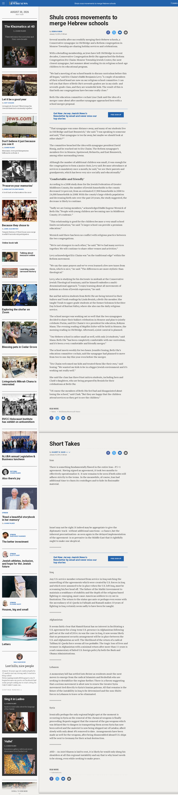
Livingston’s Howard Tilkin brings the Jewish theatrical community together (17, 107)
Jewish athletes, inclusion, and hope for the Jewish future (17, 563)
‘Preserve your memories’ (17, 185)
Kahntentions (56, 773)
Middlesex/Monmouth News (69, 412)
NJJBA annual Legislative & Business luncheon (18, 458)
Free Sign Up (116, 115)
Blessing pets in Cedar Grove (19, 347)
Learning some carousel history (28, 270)
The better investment (15, 541)
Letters (6, 644)
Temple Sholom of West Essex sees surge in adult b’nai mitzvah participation (19, 233)
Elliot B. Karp (15, 555)
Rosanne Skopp (15, 604)
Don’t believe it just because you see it (18, 143)
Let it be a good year (14, 99)
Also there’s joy (11, 478)
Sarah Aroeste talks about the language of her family (19, 708)
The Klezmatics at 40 (19, 26)
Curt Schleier (9, 103)
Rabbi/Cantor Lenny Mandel (14, 189)
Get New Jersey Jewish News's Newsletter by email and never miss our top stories (75, 116)
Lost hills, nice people (19, 666)
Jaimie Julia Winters (11, 229)
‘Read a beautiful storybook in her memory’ (18, 518)
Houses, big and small (15, 609)
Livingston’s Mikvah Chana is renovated (19, 383)
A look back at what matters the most (16, 192)
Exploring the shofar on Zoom (16, 311)
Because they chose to (15, 225)
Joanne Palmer (20, 31)
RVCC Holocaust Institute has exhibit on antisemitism (18, 420)
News (53, 412)
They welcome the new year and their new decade (19, 38)
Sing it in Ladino (14, 699)
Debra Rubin (57, 31)
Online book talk (10, 243)
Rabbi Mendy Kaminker (18, 536)
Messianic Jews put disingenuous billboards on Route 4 (15, 152)
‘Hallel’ (8, 741)
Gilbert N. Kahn (58, 452)
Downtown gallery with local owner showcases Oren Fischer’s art (18, 750)
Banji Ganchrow (19, 662)
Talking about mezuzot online (27, 254)
